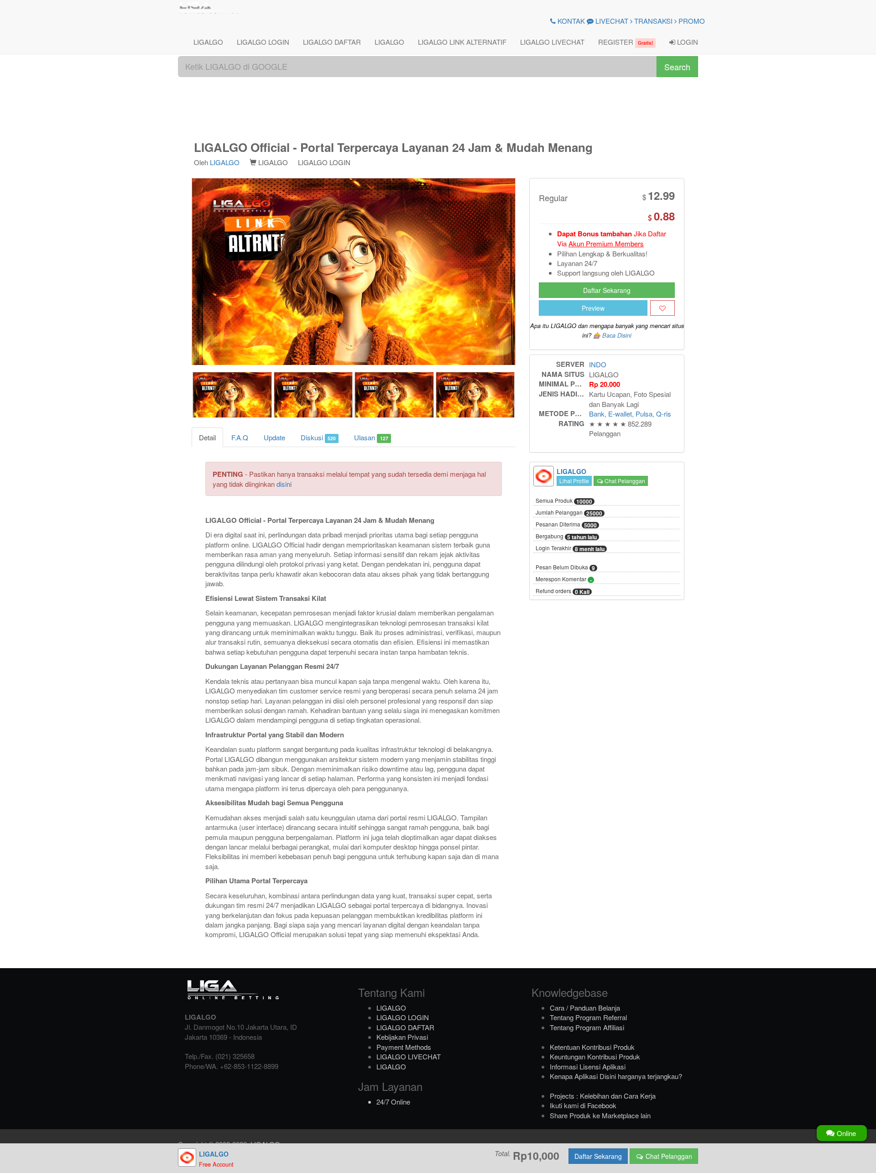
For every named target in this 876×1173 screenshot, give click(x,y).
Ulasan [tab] (371, 437)
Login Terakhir (570, 548)
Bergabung (566, 536)
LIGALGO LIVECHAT (552, 42)
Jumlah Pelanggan (569, 512)
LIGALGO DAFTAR (332, 42)
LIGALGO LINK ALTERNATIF (462, 42)
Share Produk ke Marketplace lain (600, 1115)
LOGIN (686, 42)
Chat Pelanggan (624, 481)
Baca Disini (616, 335)
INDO (597, 364)
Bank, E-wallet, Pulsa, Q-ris (630, 413)
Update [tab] (274, 437)
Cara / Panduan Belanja (585, 1007)
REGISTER (625, 42)
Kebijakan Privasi (402, 1037)
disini (284, 484)
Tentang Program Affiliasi (587, 1027)
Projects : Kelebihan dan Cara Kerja (603, 1095)
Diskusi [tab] (318, 437)
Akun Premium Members (606, 243)
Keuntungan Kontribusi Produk (595, 1056)
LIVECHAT (611, 21)
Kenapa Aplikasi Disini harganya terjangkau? (616, 1076)
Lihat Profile (574, 481)
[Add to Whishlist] (662, 308)
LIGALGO (208, 42)
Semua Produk (564, 501)
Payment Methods (403, 1047)
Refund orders (562, 591)
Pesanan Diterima (566, 524)
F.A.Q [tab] (239, 437)
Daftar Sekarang (607, 290)
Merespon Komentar (564, 579)
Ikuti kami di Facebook (583, 1105)
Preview (593, 308)
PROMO (691, 21)
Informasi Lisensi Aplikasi (588, 1066)
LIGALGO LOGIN (263, 42)
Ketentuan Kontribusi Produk (592, 1047)
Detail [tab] (207, 437)
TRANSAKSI (652, 21)
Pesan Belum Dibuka (565, 567)
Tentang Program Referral (588, 1017)
